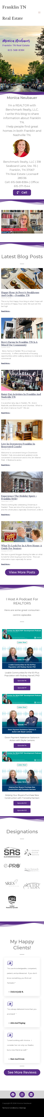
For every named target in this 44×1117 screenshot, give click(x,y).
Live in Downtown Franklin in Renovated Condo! (18, 445)
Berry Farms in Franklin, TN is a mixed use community (19, 343)
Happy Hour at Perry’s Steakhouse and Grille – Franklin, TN (20, 294)
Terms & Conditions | (10, 1108)
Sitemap (22, 1108)
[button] (22, 221)
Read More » (5, 311)
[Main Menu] (39, 12)
